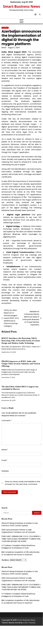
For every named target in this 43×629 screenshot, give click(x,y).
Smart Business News (21, 6)
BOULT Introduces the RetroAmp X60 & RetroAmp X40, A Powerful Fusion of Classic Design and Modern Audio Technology (21, 340)
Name (5, 449)
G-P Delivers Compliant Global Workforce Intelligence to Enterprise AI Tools (18, 546)
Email (4, 460)
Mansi (4, 47)
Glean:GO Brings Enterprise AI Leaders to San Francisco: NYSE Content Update (20, 524)
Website (5, 471)
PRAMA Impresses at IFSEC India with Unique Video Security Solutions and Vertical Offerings (21, 363)
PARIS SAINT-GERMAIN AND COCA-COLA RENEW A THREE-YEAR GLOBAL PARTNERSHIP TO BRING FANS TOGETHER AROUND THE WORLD (21, 538)
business (5, 28)
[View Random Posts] (35, 14)
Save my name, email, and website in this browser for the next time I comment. (22, 482)
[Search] (39, 14)
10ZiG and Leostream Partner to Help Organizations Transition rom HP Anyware (18, 531)
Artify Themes (29, 622)
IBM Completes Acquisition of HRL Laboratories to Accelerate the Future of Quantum (20, 553)
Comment (7, 420)
